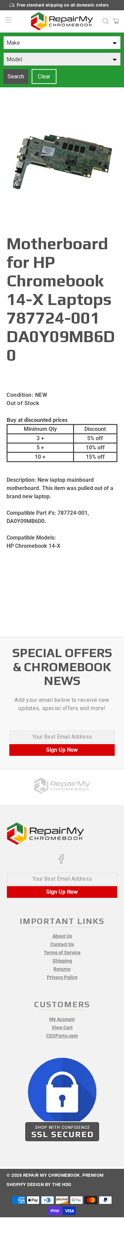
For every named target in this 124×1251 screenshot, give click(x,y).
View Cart (62, 1027)
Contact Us (62, 944)
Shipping (62, 961)
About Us (62, 936)
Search (16, 76)
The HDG (62, 1184)
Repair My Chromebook (51, 1175)
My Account (62, 1019)
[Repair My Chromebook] (62, 21)
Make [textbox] (13, 43)
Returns (62, 969)
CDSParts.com (62, 1035)
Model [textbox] (14, 59)
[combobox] (62, 42)
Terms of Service (62, 952)
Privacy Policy (62, 977)
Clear (44, 76)
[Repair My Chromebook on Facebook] (61, 862)
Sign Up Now (62, 750)
